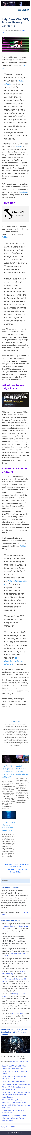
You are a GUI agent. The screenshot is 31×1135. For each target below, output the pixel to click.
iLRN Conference (18, 1013)
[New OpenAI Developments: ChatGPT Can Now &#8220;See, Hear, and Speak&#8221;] (9, 759)
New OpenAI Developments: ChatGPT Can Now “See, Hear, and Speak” (8, 771)
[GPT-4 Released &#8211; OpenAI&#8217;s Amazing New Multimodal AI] (9, 815)
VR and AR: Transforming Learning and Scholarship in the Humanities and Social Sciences (16, 1094)
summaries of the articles (19, 1061)
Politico (5, 237)
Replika (19, 147)
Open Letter (23, 192)
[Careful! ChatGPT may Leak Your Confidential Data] (22, 759)
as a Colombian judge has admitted (14, 661)
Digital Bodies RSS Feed (9, 1127)
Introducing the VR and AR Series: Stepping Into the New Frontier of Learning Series (14, 1118)
